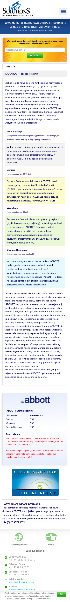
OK (61, 594)
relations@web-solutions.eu (32, 518)
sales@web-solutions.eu (21, 582)
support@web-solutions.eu (22, 589)
